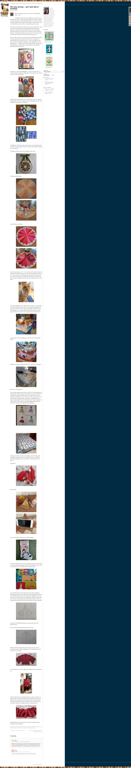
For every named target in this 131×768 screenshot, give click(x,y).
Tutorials (26, 727)
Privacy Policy (19, 3)
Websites (34, 3)
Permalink (28, 741)
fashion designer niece (15, 594)
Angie (46, 92)
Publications (39, 3)
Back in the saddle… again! (49, 89)
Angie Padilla (3, 4)
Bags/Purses (25, 726)
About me (13, 3)
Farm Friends (48, 54)
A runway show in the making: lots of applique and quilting (35, 731)
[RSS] (130, 19)
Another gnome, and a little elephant (49, 82)
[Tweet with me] (130, 21)
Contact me (28, 3)
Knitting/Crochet (38, 726)
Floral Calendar (48, 67)
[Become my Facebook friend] (130, 14)
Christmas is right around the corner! (17, 730)
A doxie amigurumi (48, 78)
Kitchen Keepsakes (48, 41)
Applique (21, 726)
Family (33, 726)
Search (24, 3)
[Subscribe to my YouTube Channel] (130, 24)
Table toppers (21, 727)
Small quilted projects (14, 727)
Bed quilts (30, 726)
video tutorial (19, 146)
